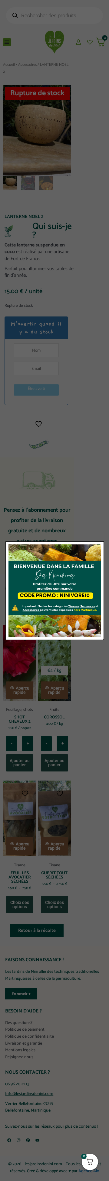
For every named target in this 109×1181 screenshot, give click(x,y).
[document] (54, 590)
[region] (54, 1125)
